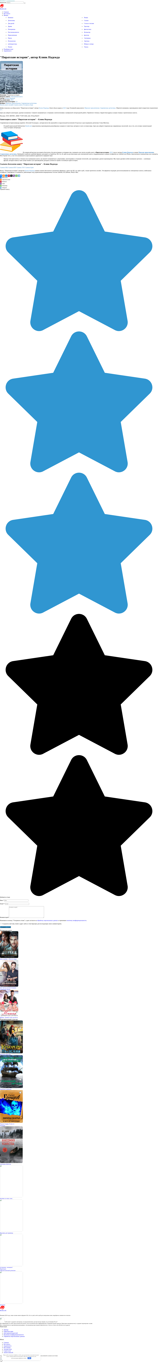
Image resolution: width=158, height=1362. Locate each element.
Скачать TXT (21, 167)
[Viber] (14, 176)
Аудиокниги (7, 51)
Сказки (86, 20)
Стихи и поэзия (89, 23)
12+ (17, 101)
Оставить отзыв (28, 105)
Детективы (11, 20)
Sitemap (6, 1330)
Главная (6, 12)
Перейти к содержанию (7, 1)
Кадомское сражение (5, 1089)
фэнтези (86, 35)
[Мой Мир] (6, 176)
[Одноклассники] (4, 176)
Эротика (86, 41)
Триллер (86, 26)
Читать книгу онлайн (6, 105)
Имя (2, 900)
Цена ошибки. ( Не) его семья (8, 959)
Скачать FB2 (4, 167)
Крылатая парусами (5, 1054)
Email (2, 904)
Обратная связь (8, 1331)
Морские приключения (13, 103)
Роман (86, 17)
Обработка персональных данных (14, 1336)
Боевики (10, 17)
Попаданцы (11, 29)
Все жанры (7, 1347)
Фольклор (87, 32)
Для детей (11, 23)
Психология (11, 41)
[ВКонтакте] (1, 176)
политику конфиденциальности (76, 920)
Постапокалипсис (13, 32)
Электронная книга (16, 96)
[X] (11, 176)
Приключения (12, 35)
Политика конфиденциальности (14, 1334)
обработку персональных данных (47, 920)
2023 (12, 100)
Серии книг (7, 1351)
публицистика (12, 44)
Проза (10, 38)
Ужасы (86, 47)
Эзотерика (87, 38)
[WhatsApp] (16, 176)
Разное (10, 47)
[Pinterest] (9, 176)
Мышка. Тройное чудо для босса (9, 1017)
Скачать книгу (18, 105)
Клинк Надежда (10, 98)
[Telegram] (19, 176)
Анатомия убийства (5, 1164)
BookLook (3, 9)
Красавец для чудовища (6, 1233)
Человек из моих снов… (7, 1198)
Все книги (7, 13)
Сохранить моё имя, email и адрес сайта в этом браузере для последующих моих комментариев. (32, 924)
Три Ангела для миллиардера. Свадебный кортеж (8, 988)
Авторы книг (8, 1349)
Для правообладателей (11, 1333)
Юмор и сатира (89, 44)
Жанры (6, 15)
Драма (10, 26)
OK (29, 1358)
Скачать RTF (12, 167)
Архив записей (8, 1352)
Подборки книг (8, 49)
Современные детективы (29, 103)
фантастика (87, 29)
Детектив (2, 1305)
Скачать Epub (29, 167)
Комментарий (4, 917)
